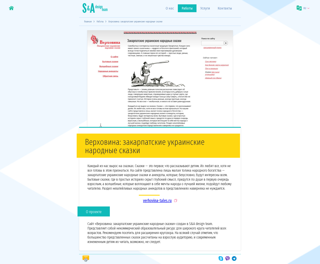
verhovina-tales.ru (157, 200)
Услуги (205, 8)
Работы (187, 8)
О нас (170, 8)
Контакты (225, 8)
